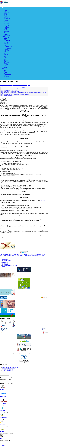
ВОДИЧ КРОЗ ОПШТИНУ (6, 264)
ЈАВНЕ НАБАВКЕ (4, 261)
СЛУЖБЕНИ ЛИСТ (5, 262)
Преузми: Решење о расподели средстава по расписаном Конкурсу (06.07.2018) (13, 87)
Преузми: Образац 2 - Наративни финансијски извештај (9, 90)
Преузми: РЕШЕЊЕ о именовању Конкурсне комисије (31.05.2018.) (11, 91)
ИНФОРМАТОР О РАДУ (5, 259)
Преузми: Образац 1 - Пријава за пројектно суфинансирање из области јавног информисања (15, 94)
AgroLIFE (3, 266)
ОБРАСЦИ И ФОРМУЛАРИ (6, 263)
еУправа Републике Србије (6, 366)
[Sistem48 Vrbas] (24, 253)
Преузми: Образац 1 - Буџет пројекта (6, 95)
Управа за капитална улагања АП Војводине (8, 368)
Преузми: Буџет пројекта (4, 89)
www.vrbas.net (43, 200)
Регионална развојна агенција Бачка (7, 370)
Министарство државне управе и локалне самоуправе (10, 367)
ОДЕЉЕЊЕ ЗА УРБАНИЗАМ (6, 260)
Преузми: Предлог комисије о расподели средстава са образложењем (11, 88)
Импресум (3, 445)
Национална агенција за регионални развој (8, 369)
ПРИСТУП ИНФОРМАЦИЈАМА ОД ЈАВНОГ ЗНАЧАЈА (10, 265)
